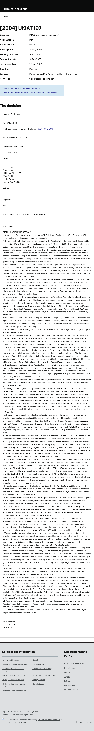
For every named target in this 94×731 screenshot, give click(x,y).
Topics (67, 676)
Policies (67, 681)
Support (5, 712)
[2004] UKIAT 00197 (45, 129)
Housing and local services (43, 675)
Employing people (39, 664)
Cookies (14, 712)
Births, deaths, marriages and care (14, 685)
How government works (74, 664)
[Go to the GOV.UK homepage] (14, 3)
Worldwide (68, 672)
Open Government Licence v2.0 (48, 720)
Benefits (35, 660)
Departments (69, 668)
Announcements (71, 689)
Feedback (24, 712)
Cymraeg (34, 712)
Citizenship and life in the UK (14, 691)
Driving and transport (11, 660)
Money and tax (38, 680)
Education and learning (42, 668)
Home (6, 16)
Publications (69, 685)
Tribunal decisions (15, 9)
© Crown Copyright (83, 722)
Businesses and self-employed (14, 664)
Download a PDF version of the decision (21, 88)
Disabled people (39, 684)
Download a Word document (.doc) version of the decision (29, 92)
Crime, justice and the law (13, 680)
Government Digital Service (23, 715)
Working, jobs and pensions (13, 675)
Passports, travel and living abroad (13, 669)
